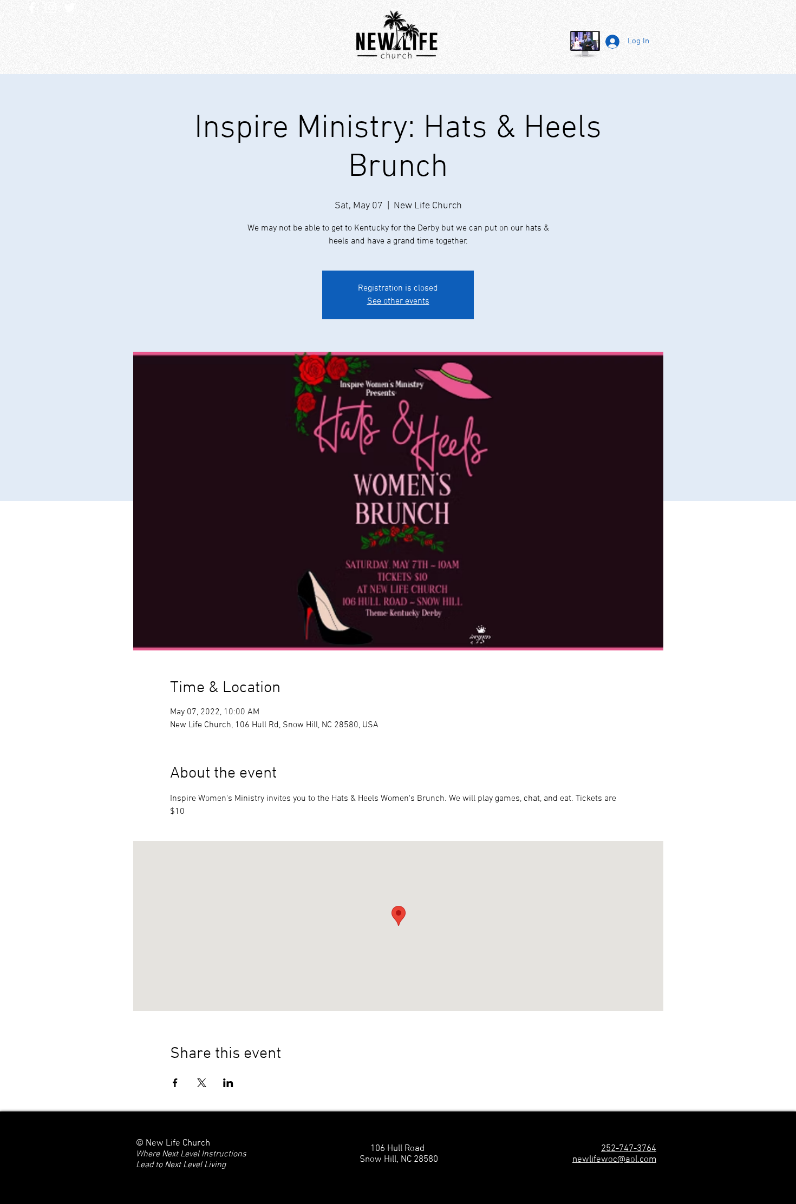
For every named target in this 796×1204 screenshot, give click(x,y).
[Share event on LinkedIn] (228, 1082)
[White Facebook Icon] (32, 7)
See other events (398, 301)
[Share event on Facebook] (175, 1082)
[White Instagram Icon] (50, 7)
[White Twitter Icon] (69, 7)
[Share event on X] (202, 1082)
